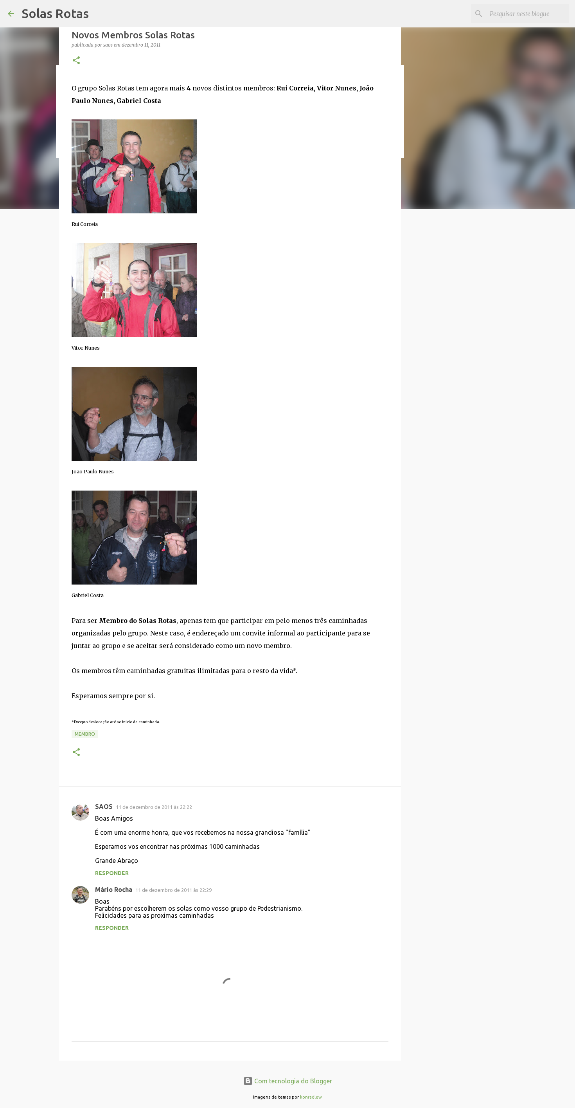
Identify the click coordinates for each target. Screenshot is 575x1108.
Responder (112, 873)
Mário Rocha (113, 889)
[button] (76, 61)
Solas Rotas (55, 13)
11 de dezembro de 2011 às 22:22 (154, 807)
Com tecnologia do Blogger (292, 1081)
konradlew (311, 1097)
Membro (85, 733)
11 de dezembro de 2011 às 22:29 (173, 890)
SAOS (104, 806)
